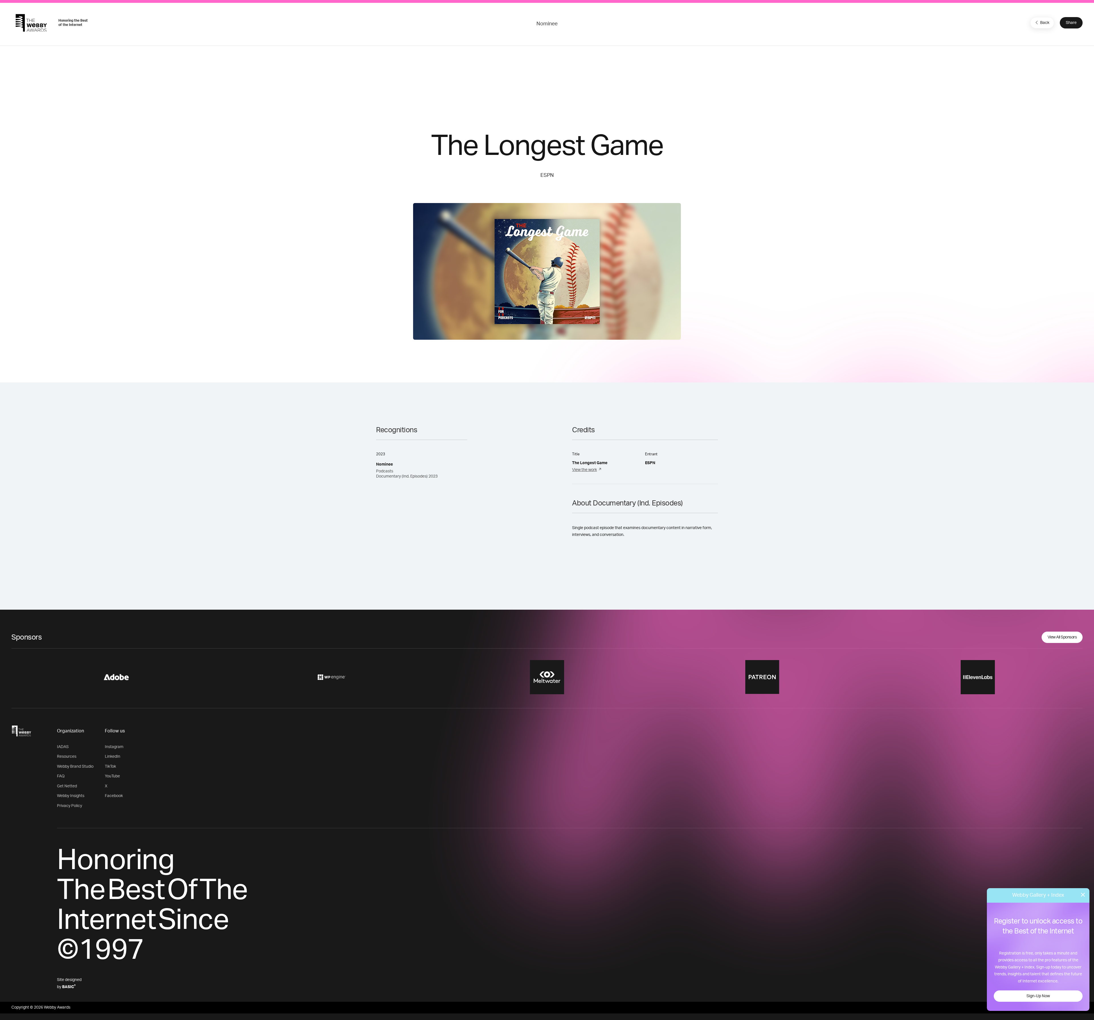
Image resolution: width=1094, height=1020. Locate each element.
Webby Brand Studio (75, 767)
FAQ (61, 776)
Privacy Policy (69, 806)
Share (1071, 23)
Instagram (114, 747)
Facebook (114, 796)
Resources (66, 757)
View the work (584, 470)
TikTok (110, 767)
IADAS (63, 747)
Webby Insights (70, 796)
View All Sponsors (1062, 637)
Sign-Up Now (1038, 996)
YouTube (112, 776)
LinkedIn (112, 757)
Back (1044, 23)
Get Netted (67, 786)
